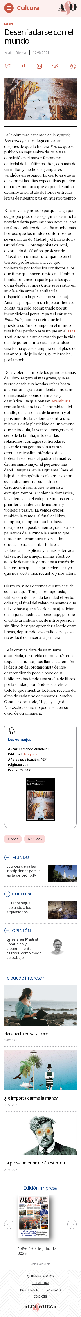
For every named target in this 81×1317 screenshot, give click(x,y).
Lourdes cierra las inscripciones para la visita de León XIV (23, 871)
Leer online (40, 1264)
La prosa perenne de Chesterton (34, 1162)
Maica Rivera (15, 52)
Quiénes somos (40, 1276)
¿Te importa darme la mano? (31, 1098)
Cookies (41, 1296)
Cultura (28, 8)
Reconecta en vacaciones (27, 1033)
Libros (9, 23)
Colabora (40, 1283)
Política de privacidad (40, 1289)
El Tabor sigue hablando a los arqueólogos (18, 907)
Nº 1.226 (35, 838)
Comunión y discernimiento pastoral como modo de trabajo (24, 950)
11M (71, 331)
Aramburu (61, 401)
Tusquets (30, 754)
